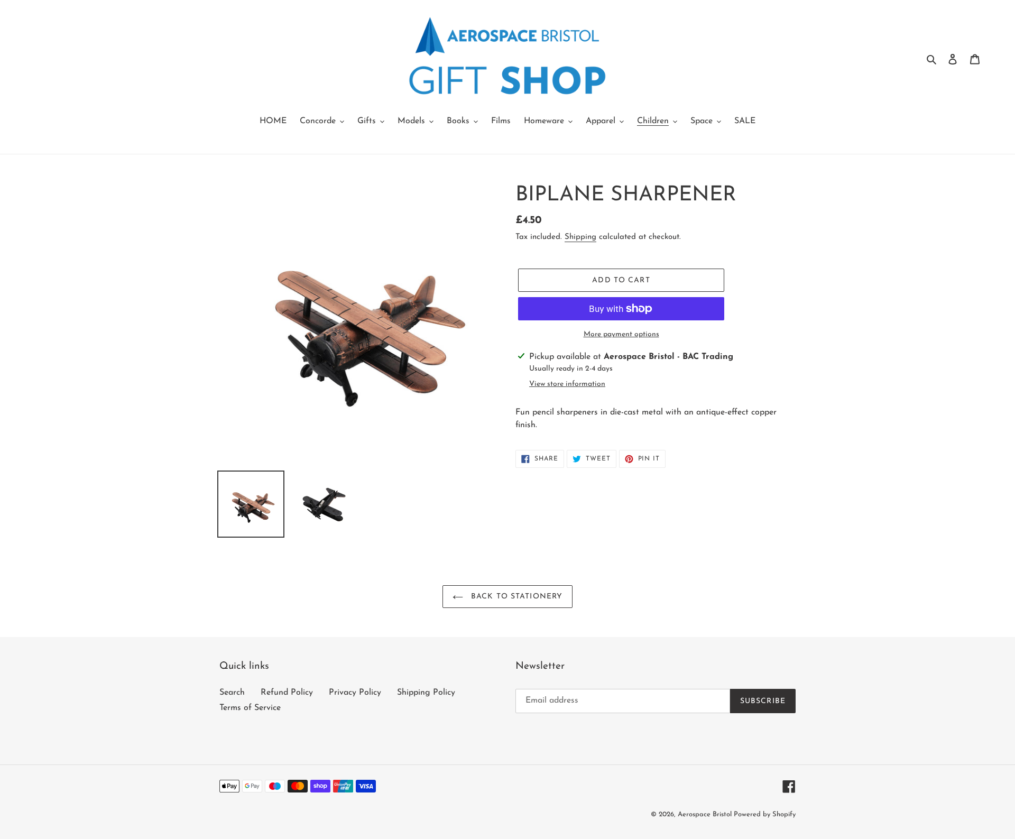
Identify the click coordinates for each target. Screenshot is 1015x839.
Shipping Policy (426, 692)
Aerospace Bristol (706, 814)
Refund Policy (287, 692)
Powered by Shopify (765, 814)
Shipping (580, 237)
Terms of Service (250, 708)
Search (232, 692)
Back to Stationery (515, 597)
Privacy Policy (355, 692)
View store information (567, 384)
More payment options (621, 334)
